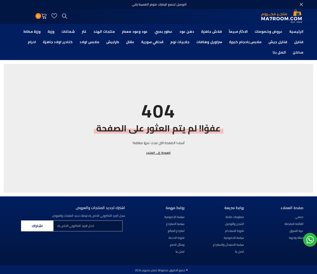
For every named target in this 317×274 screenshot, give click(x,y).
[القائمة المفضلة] (54, 16)
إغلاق (301, 4)
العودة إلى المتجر (158, 152)
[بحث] (64, 15)
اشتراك (37, 226)
